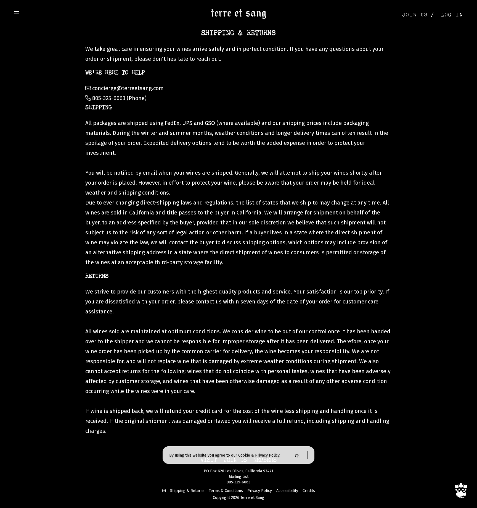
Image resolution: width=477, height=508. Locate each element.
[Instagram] (164, 490)
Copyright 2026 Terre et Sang (238, 497)
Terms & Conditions (226, 490)
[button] (18, 14)
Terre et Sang (238, 14)
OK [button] (297, 455)
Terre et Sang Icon (461, 490)
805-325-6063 (238, 482)
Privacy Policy (259, 490)
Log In (452, 14)
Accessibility (287, 490)
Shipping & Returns (187, 490)
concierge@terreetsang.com (128, 88)
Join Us (415, 14)
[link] (258, 455)
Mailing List (238, 476)
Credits (309, 490)
